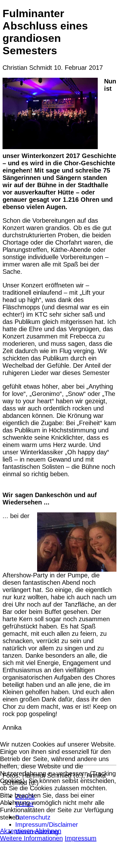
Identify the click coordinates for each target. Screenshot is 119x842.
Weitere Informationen (31, 838)
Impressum (80, 838)
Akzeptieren (16, 830)
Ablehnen (48, 830)
